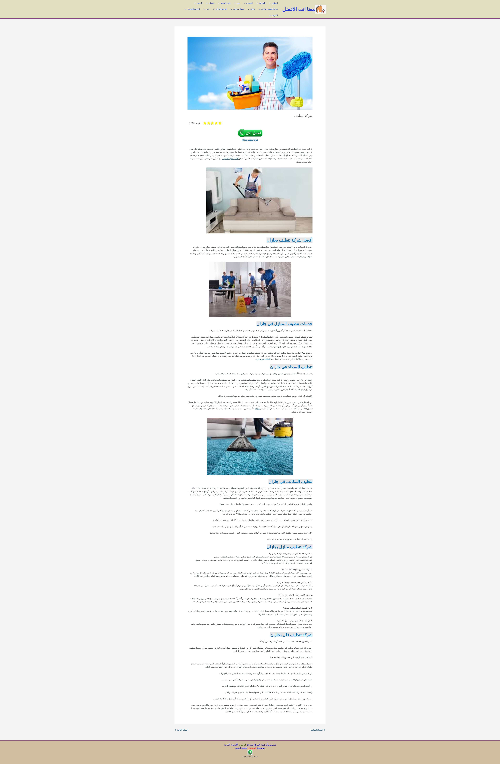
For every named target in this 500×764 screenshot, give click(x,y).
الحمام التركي (221, 9)
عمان (252, 9)
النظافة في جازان (263, 359)
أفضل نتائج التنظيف (230, 158)
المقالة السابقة (318, 730)
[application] (270, 3)
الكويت (275, 15)
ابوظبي (275, 3)
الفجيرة (249, 3)
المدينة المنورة (194, 9)
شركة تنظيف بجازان (269, 9)
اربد (207, 9)
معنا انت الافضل (298, 9)
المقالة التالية (181, 730)
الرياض (199, 3)
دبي (238, 3)
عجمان (211, 3)
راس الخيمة (225, 3)
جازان (257, 408)
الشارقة (262, 3)
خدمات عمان (238, 9)
